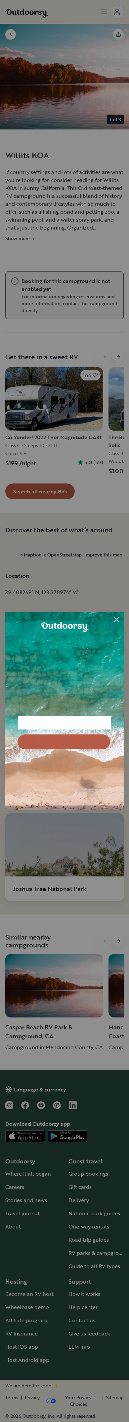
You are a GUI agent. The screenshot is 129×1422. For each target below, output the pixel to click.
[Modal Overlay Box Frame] (64, 711)
